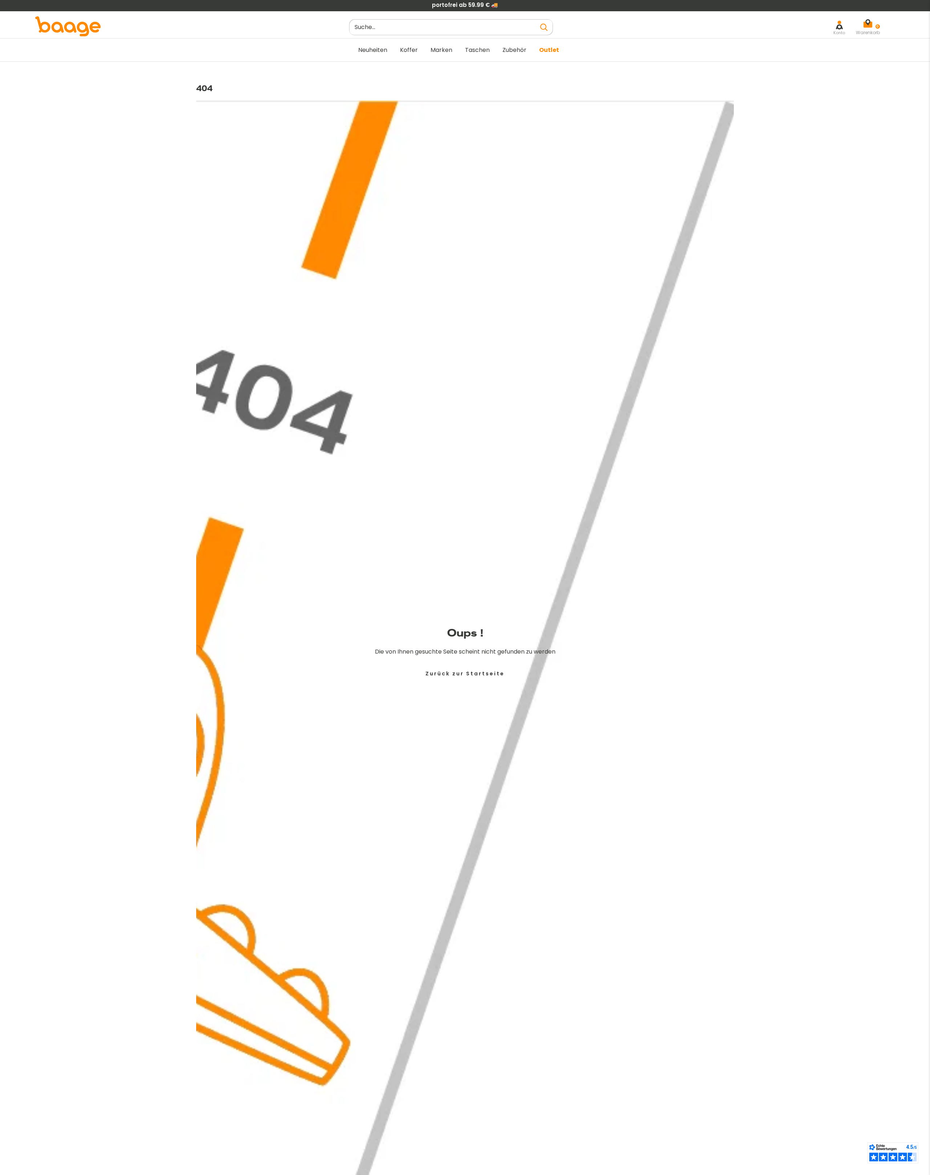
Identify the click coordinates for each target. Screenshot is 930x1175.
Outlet (549, 50)
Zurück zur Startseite (465, 673)
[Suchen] (544, 27)
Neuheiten (372, 50)
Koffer (409, 50)
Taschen (477, 50)
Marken (441, 50)
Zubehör (514, 50)
